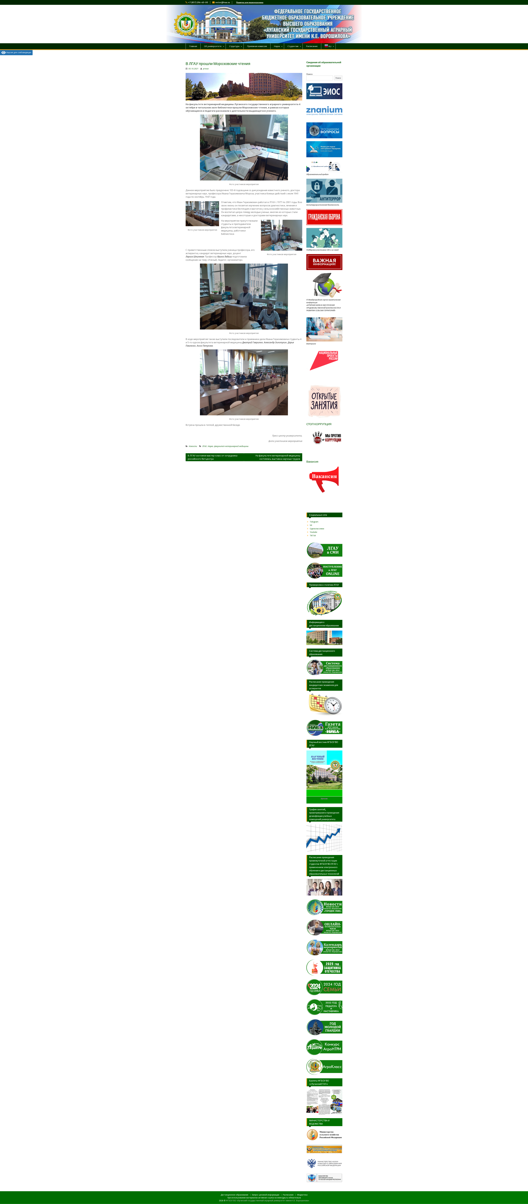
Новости (193, 446)
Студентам (293, 46)
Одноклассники (317, 528)
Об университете (213, 46)
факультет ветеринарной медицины (231, 446)
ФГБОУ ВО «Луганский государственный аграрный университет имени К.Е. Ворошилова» (267, 1200)
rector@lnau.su (222, 2)
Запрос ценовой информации (265, 1195)
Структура (234, 46)
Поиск (309, 74)
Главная (193, 46)
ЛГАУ (204, 446)
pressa (206, 68)
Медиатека (302, 1195)
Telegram (314, 521)
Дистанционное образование (234, 1195)
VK (311, 525)
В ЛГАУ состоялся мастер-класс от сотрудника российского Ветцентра (212, 457)
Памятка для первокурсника (249, 2)
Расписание (312, 46)
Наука (277, 46)
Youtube (313, 532)
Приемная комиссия (257, 46)
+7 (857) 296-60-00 (198, 2)
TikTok (313, 535)
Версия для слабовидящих (18, 52)
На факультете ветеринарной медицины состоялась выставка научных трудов (277, 457)
